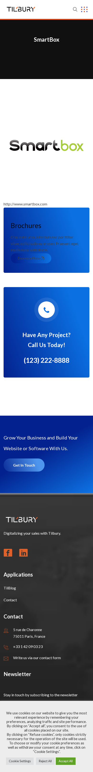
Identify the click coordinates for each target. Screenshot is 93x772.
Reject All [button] (45, 761)
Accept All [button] (66, 761)
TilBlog (10, 588)
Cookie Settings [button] (20, 761)
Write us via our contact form (37, 657)
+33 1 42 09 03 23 (28, 646)
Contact (10, 600)
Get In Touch (24, 465)
